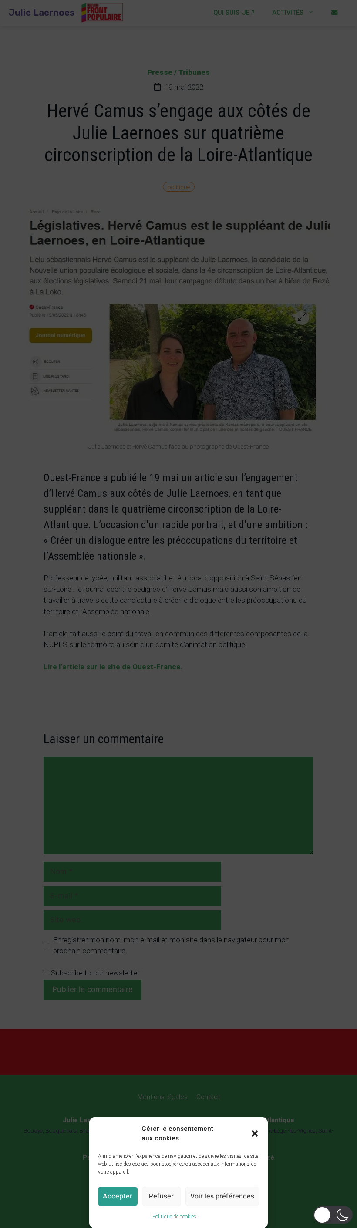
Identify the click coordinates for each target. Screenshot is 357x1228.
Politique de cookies (174, 1217)
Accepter (117, 1196)
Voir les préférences (222, 1196)
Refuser (161, 1196)
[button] (254, 1133)
